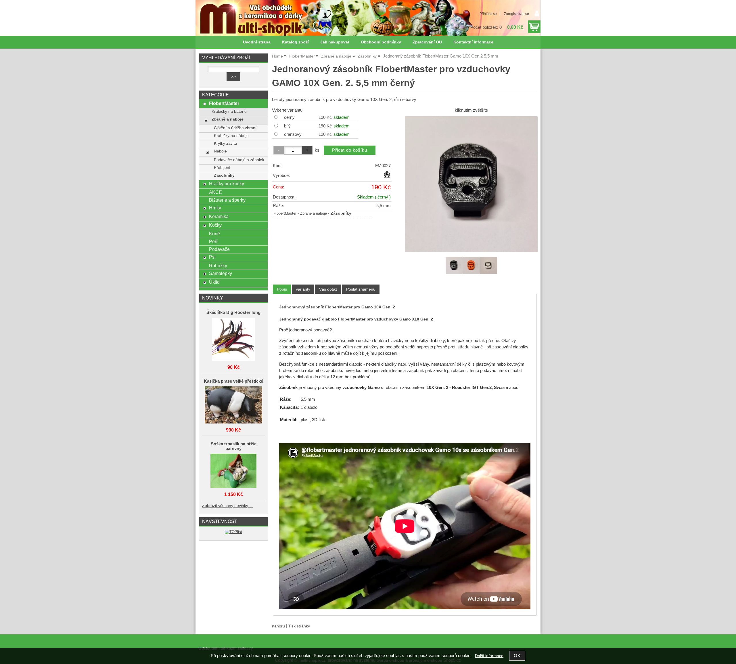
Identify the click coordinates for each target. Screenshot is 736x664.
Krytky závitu (225, 143)
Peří (213, 241)
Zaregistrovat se (516, 14)
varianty (303, 289)
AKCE (215, 192)
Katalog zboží (295, 42)
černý (289, 117)
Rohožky (218, 265)
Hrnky (215, 207)
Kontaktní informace (473, 42)
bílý (287, 126)
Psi (212, 257)
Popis (282, 289)
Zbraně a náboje (313, 213)
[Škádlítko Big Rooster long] (233, 340)
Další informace (489, 656)
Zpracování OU (427, 42)
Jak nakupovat (334, 42)
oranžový (293, 134)
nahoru (278, 626)
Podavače (219, 249)
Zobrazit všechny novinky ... (227, 505)
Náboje (220, 151)
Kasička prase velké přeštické (233, 381)
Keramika (219, 216)
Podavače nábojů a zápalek (239, 160)
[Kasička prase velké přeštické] (233, 405)
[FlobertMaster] (387, 177)
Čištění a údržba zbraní (235, 128)
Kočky (215, 225)
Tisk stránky (299, 626)
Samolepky (220, 273)
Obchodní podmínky (381, 42)
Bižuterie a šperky (227, 200)
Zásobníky (224, 175)
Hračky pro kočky (226, 183)
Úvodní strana (257, 42)
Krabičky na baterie (229, 111)
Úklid (214, 282)
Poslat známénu (360, 289)
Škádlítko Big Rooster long (233, 312)
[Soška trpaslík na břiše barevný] (233, 471)
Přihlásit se (488, 14)
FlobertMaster (284, 213)
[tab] (282, 289)
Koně (214, 233)
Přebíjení (222, 167)
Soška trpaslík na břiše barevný (233, 446)
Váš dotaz (328, 289)
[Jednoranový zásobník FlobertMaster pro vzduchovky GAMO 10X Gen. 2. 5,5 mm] (471, 184)
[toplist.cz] (233, 532)
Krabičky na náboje (231, 135)
